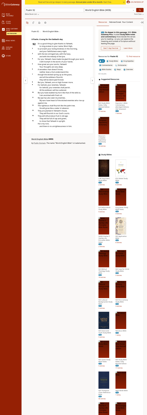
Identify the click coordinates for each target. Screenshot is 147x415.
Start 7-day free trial (110, 48)
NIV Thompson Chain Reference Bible (104, 392)
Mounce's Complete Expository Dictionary (102, 139)
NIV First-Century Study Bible (121, 301)
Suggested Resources (110, 79)
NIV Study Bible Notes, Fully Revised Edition (104, 105)
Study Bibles (106, 155)
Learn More (128, 48)
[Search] (140, 10)
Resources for (108, 56)
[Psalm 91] (25, 80)
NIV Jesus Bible (120, 331)
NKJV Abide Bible (121, 391)
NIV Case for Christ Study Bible (122, 270)
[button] (135, 2)
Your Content (127, 22)
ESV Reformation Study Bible (104, 208)
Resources (103, 22)
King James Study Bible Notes (121, 208)
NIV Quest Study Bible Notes (104, 361)
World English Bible (39, 139)
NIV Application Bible (121, 237)
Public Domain (40, 143)
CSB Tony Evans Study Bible (104, 180)
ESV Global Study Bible (121, 180)
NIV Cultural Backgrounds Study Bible (105, 302)
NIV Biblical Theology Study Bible (104, 271)
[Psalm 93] (92, 80)
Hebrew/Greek (115, 22)
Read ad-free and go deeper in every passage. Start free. (75, 2)
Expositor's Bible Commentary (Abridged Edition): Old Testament (122, 106)
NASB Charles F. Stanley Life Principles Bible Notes (104, 239)
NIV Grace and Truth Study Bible (104, 332)
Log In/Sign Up (137, 2)
